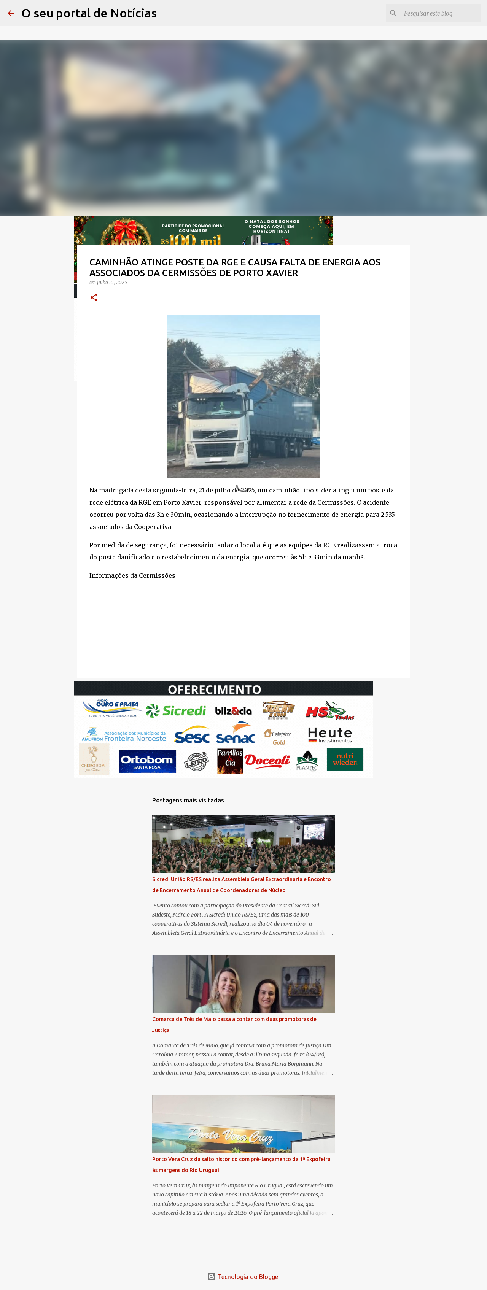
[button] (94, 298)
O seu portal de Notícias (89, 13)
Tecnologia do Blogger (248, 1276)
